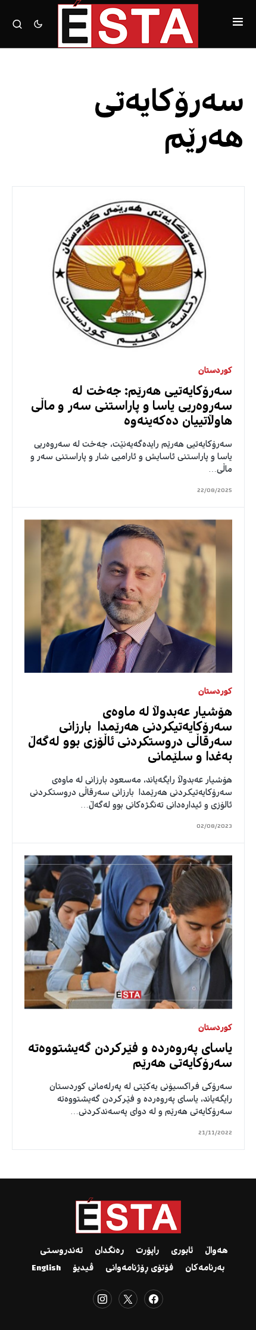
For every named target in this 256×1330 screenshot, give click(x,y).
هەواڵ (216, 1251)
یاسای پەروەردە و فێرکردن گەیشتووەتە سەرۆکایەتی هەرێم (130, 1057)
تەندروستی (61, 1251)
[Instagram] (102, 1299)
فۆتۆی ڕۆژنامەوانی (139, 1269)
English (46, 1269)
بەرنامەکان (204, 1269)
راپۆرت (147, 1251)
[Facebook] (153, 1299)
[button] (238, 24)
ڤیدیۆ (83, 1269)
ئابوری (182, 1251)
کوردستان (215, 371)
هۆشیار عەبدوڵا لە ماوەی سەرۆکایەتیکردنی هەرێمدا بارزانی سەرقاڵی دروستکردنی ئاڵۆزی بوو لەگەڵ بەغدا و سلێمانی (130, 735)
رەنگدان (109, 1251)
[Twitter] (128, 1299)
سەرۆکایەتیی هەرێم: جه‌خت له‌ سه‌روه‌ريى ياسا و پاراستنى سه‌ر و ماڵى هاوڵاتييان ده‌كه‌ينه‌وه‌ (132, 407)
